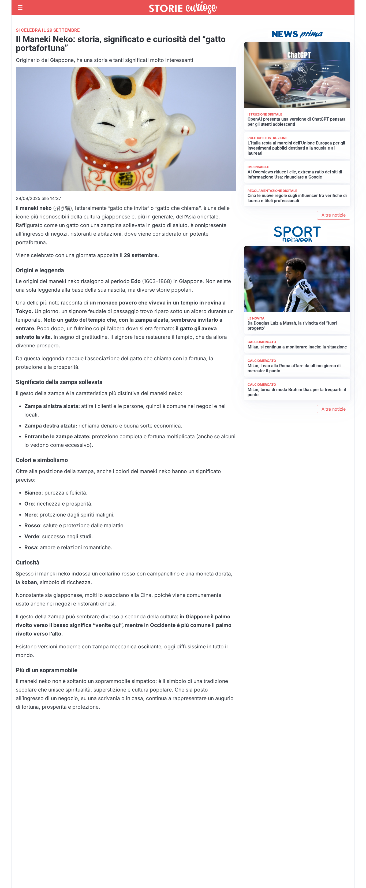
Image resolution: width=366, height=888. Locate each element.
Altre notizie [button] (334, 215)
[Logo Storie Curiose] (183, 7)
